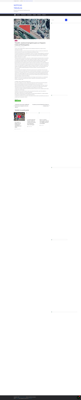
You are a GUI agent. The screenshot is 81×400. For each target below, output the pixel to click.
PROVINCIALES (23, 14)
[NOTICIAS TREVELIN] (15, 15)
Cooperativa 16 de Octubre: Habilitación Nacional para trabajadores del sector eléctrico (22, 106)
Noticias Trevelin (22, 46)
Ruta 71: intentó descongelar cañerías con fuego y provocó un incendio (44, 121)
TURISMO (34, 14)
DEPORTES (39, 14)
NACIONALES (29, 14)
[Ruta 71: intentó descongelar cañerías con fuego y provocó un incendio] (44, 113)
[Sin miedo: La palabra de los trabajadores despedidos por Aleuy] (19, 116)
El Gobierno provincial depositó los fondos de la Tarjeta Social (40, 105)
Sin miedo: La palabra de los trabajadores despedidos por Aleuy (18, 125)
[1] (78, 398)
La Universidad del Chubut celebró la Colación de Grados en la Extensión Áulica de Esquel (31, 122)
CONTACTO (44, 14)
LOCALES (18, 14)
